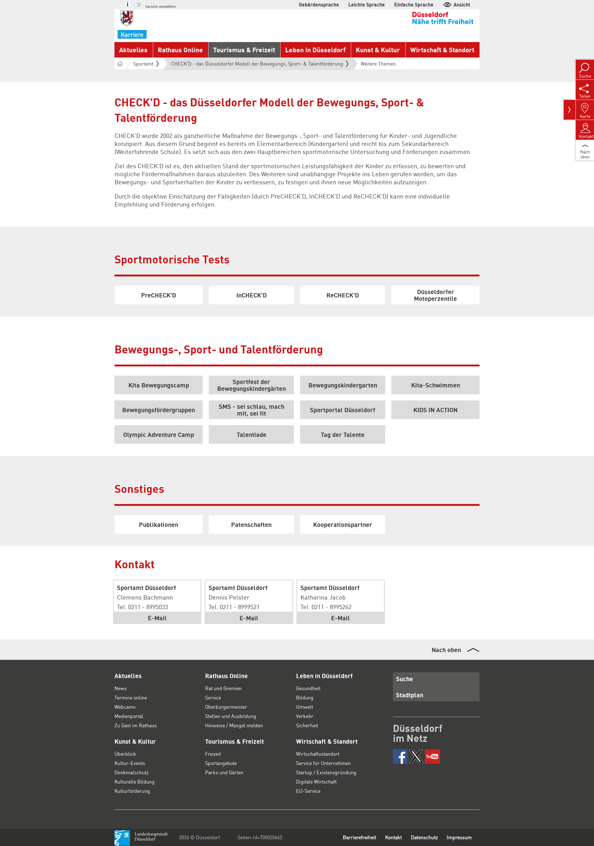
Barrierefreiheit (359, 837)
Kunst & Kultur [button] (378, 49)
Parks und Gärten (224, 772)
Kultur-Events (129, 763)
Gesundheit (308, 688)
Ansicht (462, 4)
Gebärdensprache (319, 4)
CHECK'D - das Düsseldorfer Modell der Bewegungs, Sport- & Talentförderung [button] (257, 65)
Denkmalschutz (131, 772)
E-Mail (157, 618)
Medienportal (128, 716)
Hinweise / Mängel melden (234, 725)
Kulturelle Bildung (134, 781)
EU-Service (308, 791)
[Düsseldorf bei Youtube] (432, 756)
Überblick (125, 753)
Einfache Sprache (413, 4)
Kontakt (393, 837)
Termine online (130, 697)
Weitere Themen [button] (378, 63)
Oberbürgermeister (226, 706)
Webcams (125, 706)
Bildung (304, 697)
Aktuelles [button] (133, 49)
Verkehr (304, 716)
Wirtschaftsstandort (317, 753)
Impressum (459, 837)
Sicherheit (307, 725)
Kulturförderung (132, 791)
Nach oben (446, 650)
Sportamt (143, 63)
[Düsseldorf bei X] (416, 756)
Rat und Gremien (223, 688)
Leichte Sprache (366, 4)
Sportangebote (221, 763)
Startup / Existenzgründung (326, 772)
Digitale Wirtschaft (316, 781)
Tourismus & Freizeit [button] (244, 49)
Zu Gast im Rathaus (135, 725)
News (120, 688)
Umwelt (304, 706)
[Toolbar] (569, 110)
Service (213, 697)
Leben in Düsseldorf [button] (315, 49)
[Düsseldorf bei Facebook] (400, 756)
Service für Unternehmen (323, 763)
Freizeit (213, 753)
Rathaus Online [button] (180, 49)
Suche (404, 679)
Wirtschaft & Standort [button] (442, 49)
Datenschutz (424, 837)
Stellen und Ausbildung (230, 716)
